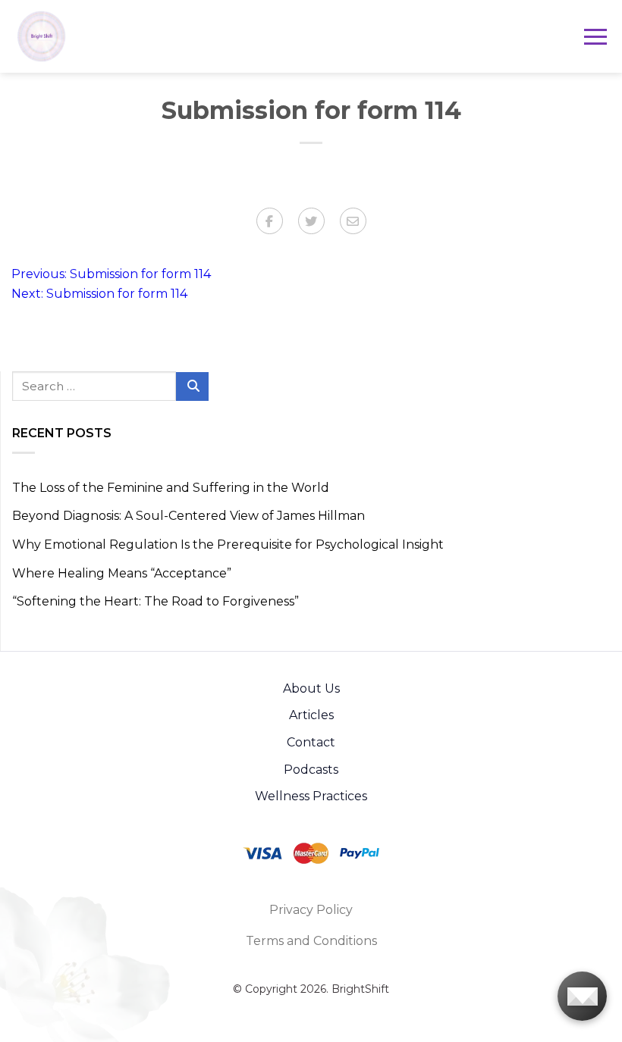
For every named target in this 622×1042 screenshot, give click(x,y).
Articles (311, 715)
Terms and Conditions (311, 941)
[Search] (192, 386)
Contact (311, 742)
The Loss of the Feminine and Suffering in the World (170, 487)
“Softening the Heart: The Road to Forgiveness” (155, 601)
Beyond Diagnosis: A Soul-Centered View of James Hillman (188, 515)
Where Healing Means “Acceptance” (121, 573)
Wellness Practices (311, 796)
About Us (311, 688)
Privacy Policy (311, 910)
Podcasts (311, 769)
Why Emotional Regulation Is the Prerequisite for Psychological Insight (228, 544)
